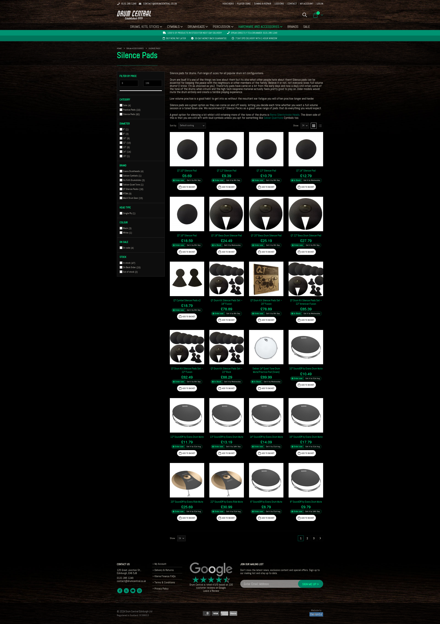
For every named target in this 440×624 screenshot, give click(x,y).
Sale (306, 26)
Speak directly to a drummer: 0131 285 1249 (254, 32)
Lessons (279, 3)
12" (124, 142)
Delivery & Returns (164, 570)
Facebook (119, 590)
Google (222, 587)
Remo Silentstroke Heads (285, 115)
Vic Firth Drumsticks (132, 180)
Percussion (221, 26)
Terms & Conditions (165, 582)
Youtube (132, 590)
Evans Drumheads (131, 171)
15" (124, 156)
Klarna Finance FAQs (165, 576)
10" (124, 138)
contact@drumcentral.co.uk (160, 3)
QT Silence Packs (131, 189)
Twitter (126, 590)
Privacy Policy (161, 588)
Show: (296, 125)
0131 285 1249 (128, 3)
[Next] (320, 538)
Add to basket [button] (188, 187)
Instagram (139, 590)
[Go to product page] (187, 149)
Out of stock (128, 271)
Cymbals (173, 26)
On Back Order (129, 267)
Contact (292, 3)
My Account (306, 3)
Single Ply (127, 213)
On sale (126, 247)
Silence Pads (129, 114)
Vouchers (228, 3)
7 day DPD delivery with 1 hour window (256, 38)
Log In (320, 3)
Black (125, 228)
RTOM (125, 193)
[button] (304, 15)
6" (124, 129)
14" (124, 151)
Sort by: (173, 125)
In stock (126, 262)
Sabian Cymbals (130, 175)
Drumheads (196, 26)
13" (124, 147)
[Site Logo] (134, 15)
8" (124, 133)
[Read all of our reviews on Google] (211, 569)
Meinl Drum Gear (130, 198)
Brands (292, 26)
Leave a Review (211, 591)
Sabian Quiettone (273, 118)
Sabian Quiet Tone (131, 184)
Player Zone (244, 3)
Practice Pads (129, 109)
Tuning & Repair (262, 3)
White (125, 232)
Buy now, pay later (176, 38)
